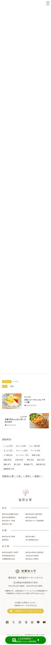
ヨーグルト (22, 455)
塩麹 (8, 460)
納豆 (12, 386)
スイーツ (21, 451)
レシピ (15, 381)
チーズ (35, 451)
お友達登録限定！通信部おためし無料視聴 (25, 640)
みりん (21, 446)
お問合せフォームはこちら (26, 611)
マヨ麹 (8, 455)
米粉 (30, 460)
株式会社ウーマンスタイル (30, 577)
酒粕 (7, 464)
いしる (8, 446)
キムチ (8, 451)
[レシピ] (11, 400)
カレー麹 (34, 446)
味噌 (36, 455)
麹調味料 (9, 469)
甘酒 (19, 460)
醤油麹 (28, 464)
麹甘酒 (40, 464)
